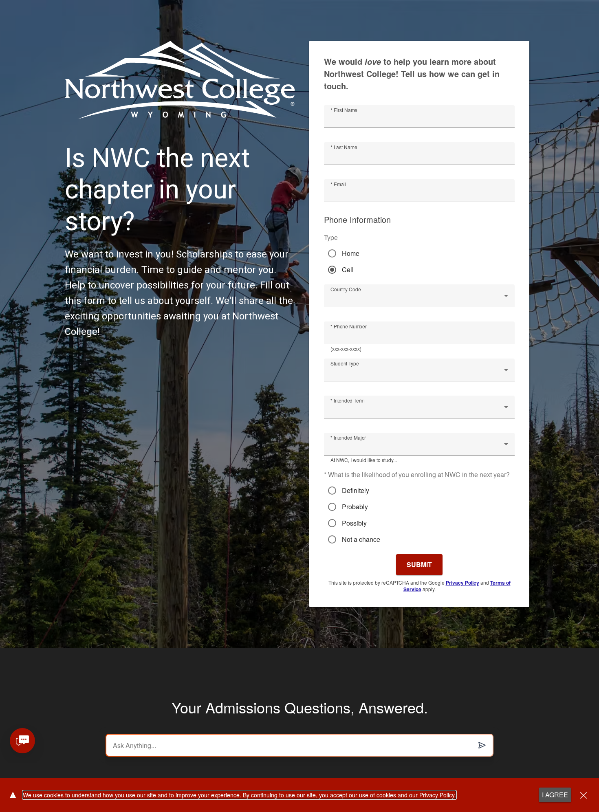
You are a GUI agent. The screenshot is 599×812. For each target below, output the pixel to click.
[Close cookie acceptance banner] (583, 795)
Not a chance (361, 539)
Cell (348, 269)
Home (350, 253)
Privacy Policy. (437, 795)
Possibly (354, 523)
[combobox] (419, 299)
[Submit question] (482, 745)
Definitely (355, 490)
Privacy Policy (462, 582)
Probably (355, 507)
